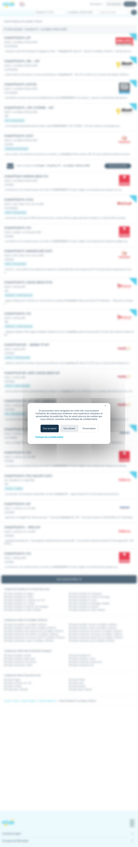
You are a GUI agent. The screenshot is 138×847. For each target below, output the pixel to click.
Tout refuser (69, 428)
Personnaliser (89, 428)
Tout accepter (50, 428)
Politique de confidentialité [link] (49, 437)
